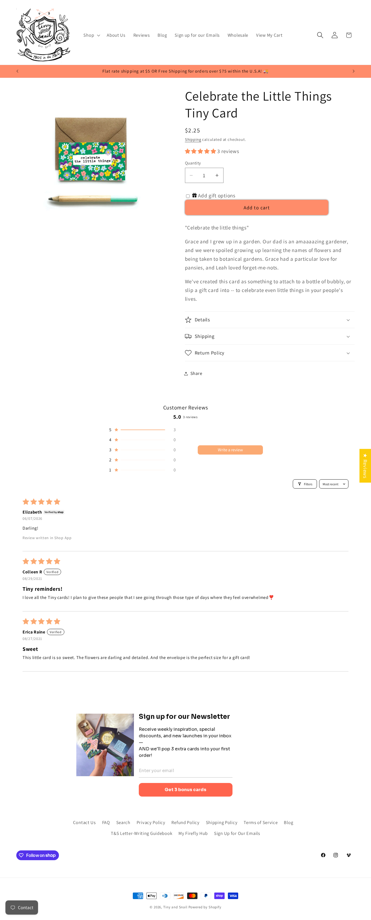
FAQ (106, 822)
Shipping (193, 139)
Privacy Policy (151, 822)
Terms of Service (261, 822)
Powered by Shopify (204, 907)
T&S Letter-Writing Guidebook (141, 833)
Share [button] (196, 373)
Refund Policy (185, 822)
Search (123, 822)
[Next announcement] (354, 71)
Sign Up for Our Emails (237, 833)
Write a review (230, 450)
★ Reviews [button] (365, 465)
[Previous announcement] (17, 71)
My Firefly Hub (193, 833)
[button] (91, 35)
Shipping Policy (222, 822)
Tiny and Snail (175, 907)
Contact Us (84, 822)
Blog (288, 822)
